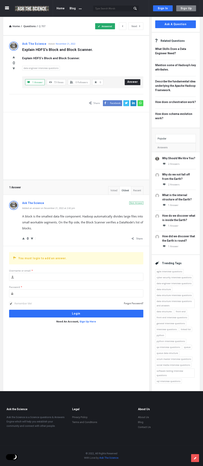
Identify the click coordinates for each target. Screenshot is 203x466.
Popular (162, 138)
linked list (186, 329)
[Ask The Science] (34, 8)
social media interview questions (173, 364)
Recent (137, 190)
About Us (143, 417)
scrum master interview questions (174, 358)
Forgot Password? (133, 303)
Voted (113, 190)
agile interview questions (169, 271)
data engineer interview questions (41, 68)
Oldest (125, 190)
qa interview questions (168, 347)
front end (181, 311)
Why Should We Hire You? (178, 158)
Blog (73, 8)
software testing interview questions (170, 373)
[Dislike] (13, 68)
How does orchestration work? (175, 102)
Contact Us (144, 427)
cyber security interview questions (174, 277)
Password (15, 287)
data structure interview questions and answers (174, 303)
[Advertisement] (76, 146)
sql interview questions (168, 381)
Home (60, 8)
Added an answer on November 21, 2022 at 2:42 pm (48, 208)
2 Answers (174, 164)
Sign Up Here (87, 321)
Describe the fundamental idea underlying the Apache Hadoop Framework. (175, 86)
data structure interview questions (174, 295)
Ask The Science (108, 457)
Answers (162, 147)
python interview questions (171, 341)
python (160, 335)
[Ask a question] (195, 458)
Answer (132, 81)
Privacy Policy (79, 417)
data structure (164, 289)
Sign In (163, 8)
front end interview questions (172, 317)
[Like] (13, 57)
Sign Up (186, 8)
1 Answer (173, 205)
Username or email (21, 270)
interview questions (167, 329)
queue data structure (167, 353)
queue (187, 347)
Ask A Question (176, 24)
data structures (164, 311)
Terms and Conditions (84, 422)
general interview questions (171, 323)
